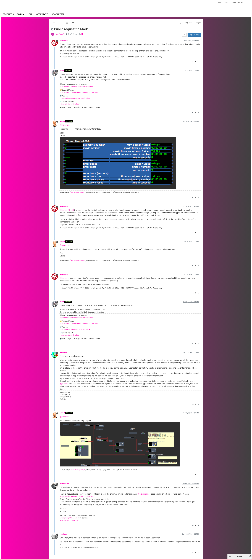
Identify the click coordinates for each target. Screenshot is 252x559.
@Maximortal (65, 125)
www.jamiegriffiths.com (68, 518)
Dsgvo (228, 2)
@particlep (64, 416)
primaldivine (64, 484)
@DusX (70, 210)
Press (221, 2)
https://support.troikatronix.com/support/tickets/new (79, 92)
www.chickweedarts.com (69, 520)
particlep (63, 352)
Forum (20, 14)
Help (30, 14)
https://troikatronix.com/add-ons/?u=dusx (75, 98)
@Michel (63, 210)
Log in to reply (194, 35)
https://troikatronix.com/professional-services (76, 86)
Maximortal (64, 40)
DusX (62, 71)
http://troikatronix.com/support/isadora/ (77, 496)
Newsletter (58, 14)
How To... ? (59, 34)
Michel (62, 121)
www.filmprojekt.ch (78, 192)
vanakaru (63, 534)
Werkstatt (42, 14)
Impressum (237, 2)
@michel (63, 383)
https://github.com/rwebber (69, 104)
